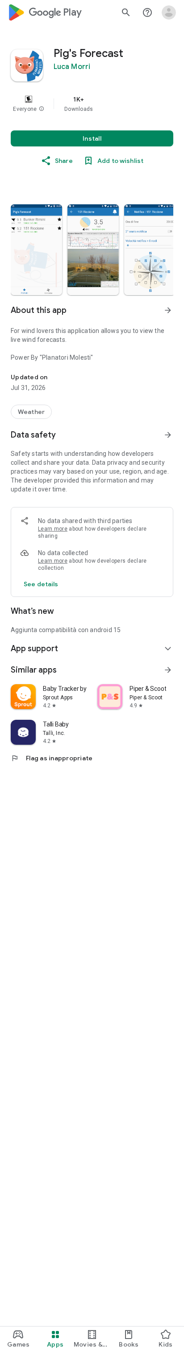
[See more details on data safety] (41, 584)
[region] (92, 104)
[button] (41, 109)
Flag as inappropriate (51, 758)
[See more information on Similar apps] (168, 670)
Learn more (52, 529)
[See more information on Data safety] (168, 435)
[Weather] (31, 411)
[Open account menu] (169, 12)
